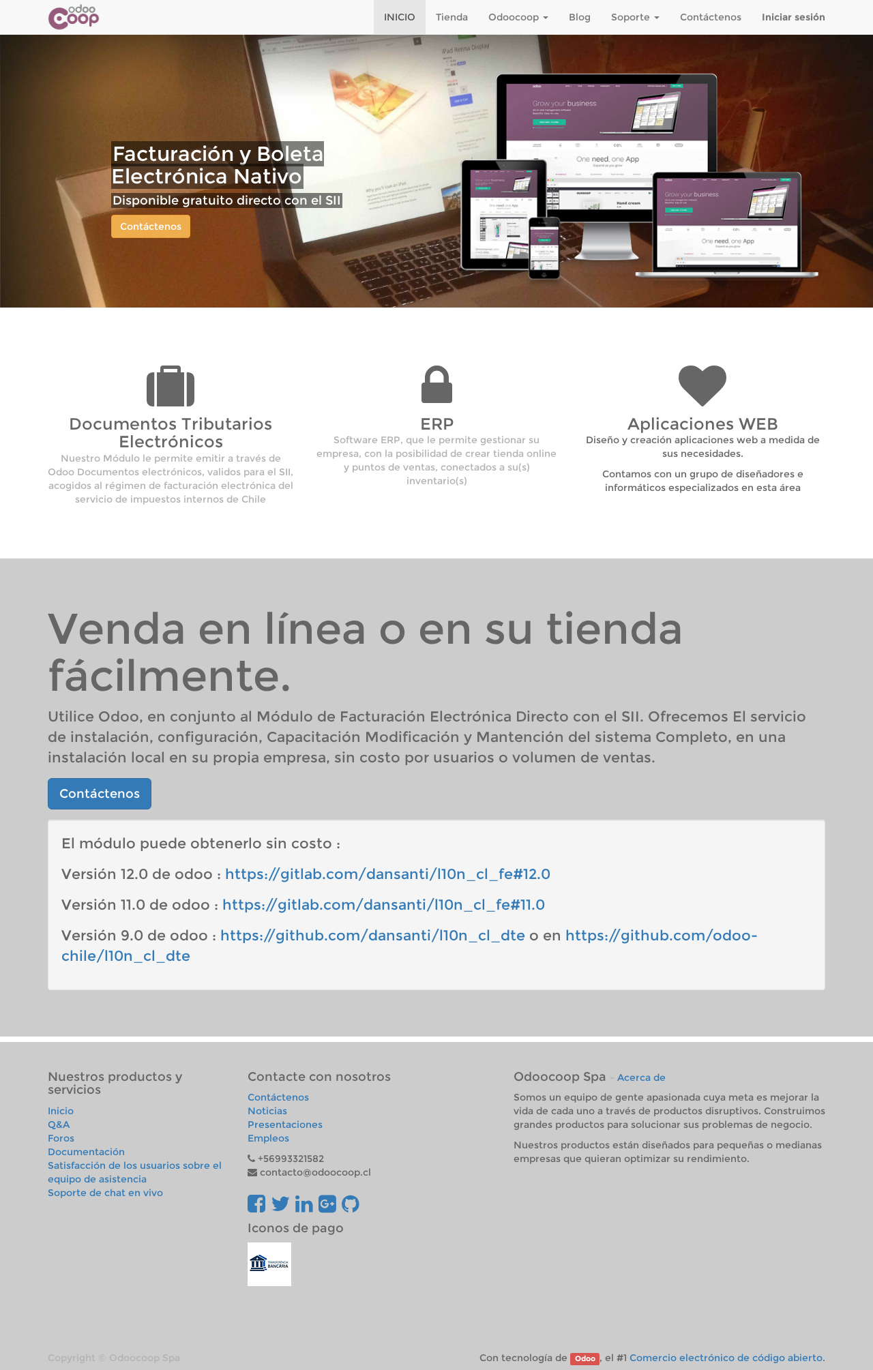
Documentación (86, 1152)
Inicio (61, 1111)
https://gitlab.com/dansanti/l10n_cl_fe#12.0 (387, 873)
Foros (61, 1138)
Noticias (267, 1111)
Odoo (585, 1358)
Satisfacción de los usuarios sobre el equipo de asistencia (135, 1172)
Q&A (59, 1124)
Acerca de (641, 1077)
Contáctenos (150, 226)
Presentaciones (285, 1124)
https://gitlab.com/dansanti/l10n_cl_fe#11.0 (383, 904)
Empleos (268, 1138)
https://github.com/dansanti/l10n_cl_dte (372, 935)
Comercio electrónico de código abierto (726, 1358)
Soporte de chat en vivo (105, 1193)
